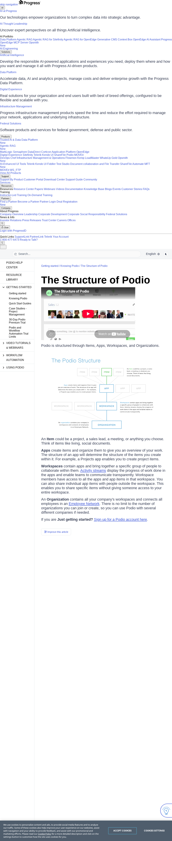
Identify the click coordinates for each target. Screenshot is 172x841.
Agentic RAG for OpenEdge (80, 39)
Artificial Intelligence (12, 55)
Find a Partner (8, 201)
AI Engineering (9, 48)
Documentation (74, 189)
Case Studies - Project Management (18, 311)
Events (117, 189)
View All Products (10, 173)
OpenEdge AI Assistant (146, 39)
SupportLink (22, 236)
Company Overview (12, 214)
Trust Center (49, 220)
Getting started (17, 293)
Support (5, 176)
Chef (13, 157)
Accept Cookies (122, 830)
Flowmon (71, 157)
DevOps (5, 157)
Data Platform (8, 39)
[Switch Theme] (166, 254)
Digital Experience (11, 89)
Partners (5, 198)
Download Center (54, 179)
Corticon (46, 151)
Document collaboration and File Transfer (94, 163)
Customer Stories (131, 189)
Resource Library (14, 277)
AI (2, 8)
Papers (39, 189)
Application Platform (64, 151)
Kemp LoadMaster (88, 157)
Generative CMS (107, 39)
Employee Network (84, 504)
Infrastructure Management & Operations (41, 157)
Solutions (5, 52)
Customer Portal (33, 179)
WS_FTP (15, 170)
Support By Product (11, 179)
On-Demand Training (39, 195)
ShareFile (60, 154)
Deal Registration (38, 203)
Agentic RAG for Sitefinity (48, 39)
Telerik (37, 154)
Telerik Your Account (56, 236)
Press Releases (31, 220)
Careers (62, 220)
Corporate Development (52, 214)
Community (90, 179)
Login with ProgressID (13, 230)
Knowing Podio (18, 298)
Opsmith (19, 44)
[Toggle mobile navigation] (3, 247)
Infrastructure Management (16, 106)
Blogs (108, 189)
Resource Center (24, 189)
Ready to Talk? (29, 239)
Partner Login (48, 201)
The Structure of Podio (94, 265)
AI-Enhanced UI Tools (13, 163)
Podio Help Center (14, 265)
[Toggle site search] (2, 243)
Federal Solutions (10, 123)
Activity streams (93, 470)
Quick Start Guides (20, 303)
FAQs (146, 189)
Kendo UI (47, 154)
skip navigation (9, 4)
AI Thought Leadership (13, 23)
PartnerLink (37, 236)
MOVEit (78, 154)
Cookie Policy (44, 833)
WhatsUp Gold (108, 157)
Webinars (49, 189)
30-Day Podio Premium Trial (17, 321)
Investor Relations (11, 220)
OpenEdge (82, 151)
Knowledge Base (94, 189)
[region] (86, 831)
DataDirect (34, 151)
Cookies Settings (154, 830)
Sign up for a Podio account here (120, 519)
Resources (6, 186)
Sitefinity (28, 154)
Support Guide (74, 179)
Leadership (31, 214)
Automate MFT (75, 165)
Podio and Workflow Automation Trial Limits (18, 332)
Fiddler (51, 163)
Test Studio (63, 163)
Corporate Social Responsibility (86, 214)
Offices (71, 220)
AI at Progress (8, 11)
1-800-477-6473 (9, 239)
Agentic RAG (24, 39)
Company (6, 208)
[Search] (2, 223)
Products (5, 136)
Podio (70, 154)
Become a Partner (28, 201)
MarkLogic (6, 151)
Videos (60, 189)
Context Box (125, 39)
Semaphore (20, 151)
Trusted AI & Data (10, 139)
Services (5, 182)
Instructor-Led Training (13, 195)
